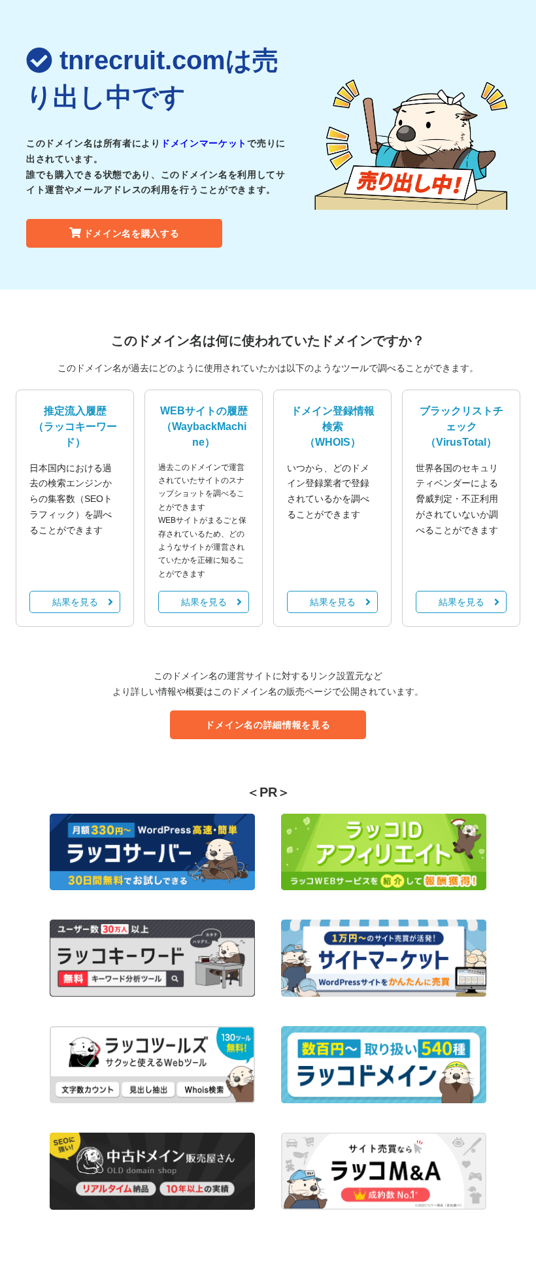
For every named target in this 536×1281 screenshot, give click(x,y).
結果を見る (75, 602)
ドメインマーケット (204, 143)
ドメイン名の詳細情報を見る (267, 725)
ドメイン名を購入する (132, 233)
